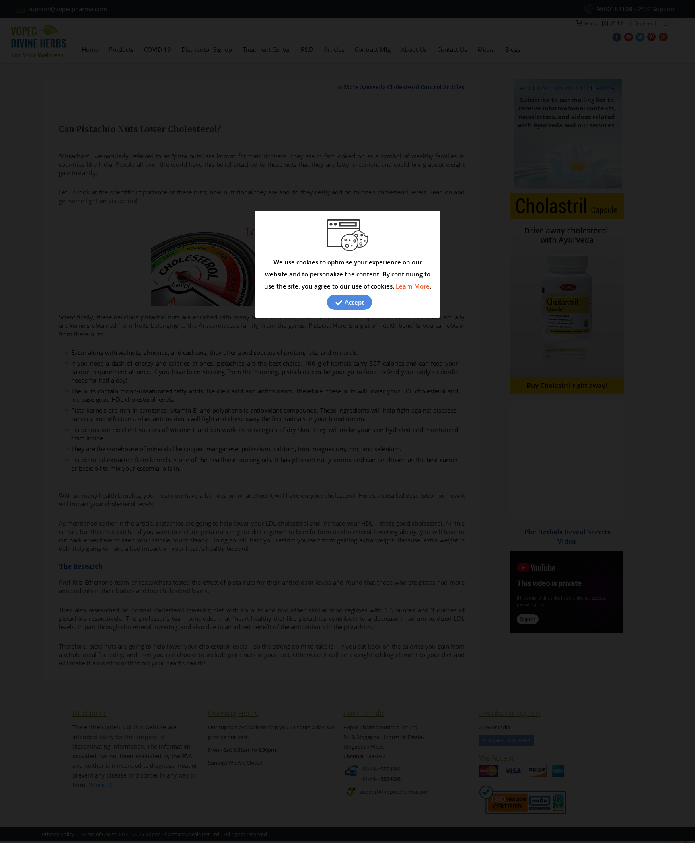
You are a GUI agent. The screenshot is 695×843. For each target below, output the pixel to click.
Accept (353, 302)
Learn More (413, 286)
